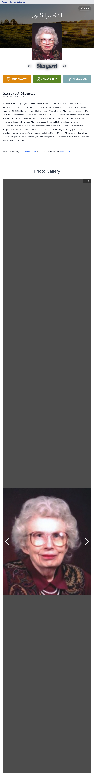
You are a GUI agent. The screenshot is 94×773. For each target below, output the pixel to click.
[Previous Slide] (7, 541)
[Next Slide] (86, 541)
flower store (65, 151)
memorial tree (30, 151)
